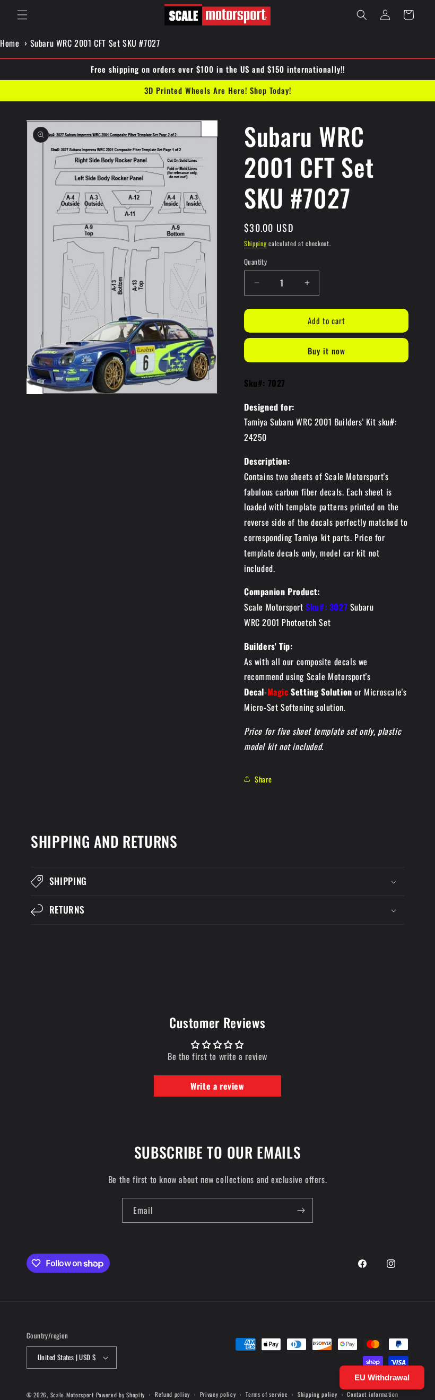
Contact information (372, 1394)
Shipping (255, 243)
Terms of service (267, 1394)
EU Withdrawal (382, 1377)
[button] (22, 15)
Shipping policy (317, 1394)
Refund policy (172, 1394)
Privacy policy (218, 1394)
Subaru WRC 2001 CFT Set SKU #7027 (95, 43)
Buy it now (326, 350)
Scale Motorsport (72, 1394)
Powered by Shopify (120, 1394)
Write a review (217, 1086)
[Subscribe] (300, 1210)
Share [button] (263, 779)
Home (9, 43)
